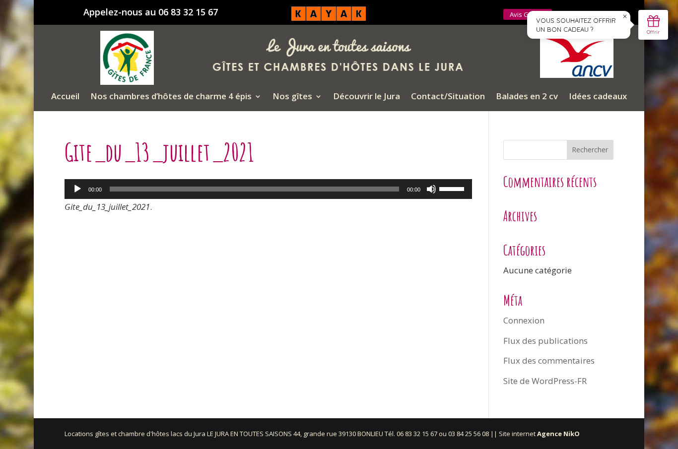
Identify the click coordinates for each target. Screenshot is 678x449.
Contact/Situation (448, 97)
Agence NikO (558, 433)
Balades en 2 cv (527, 97)
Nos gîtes (292, 97)
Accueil (65, 97)
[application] (269, 189)
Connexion (523, 320)
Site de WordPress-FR (545, 380)
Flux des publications (545, 340)
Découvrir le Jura (366, 97)
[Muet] (431, 189)
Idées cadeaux (598, 97)
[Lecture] (77, 189)
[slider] (453, 188)
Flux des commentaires (549, 360)
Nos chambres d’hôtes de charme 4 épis (171, 97)
